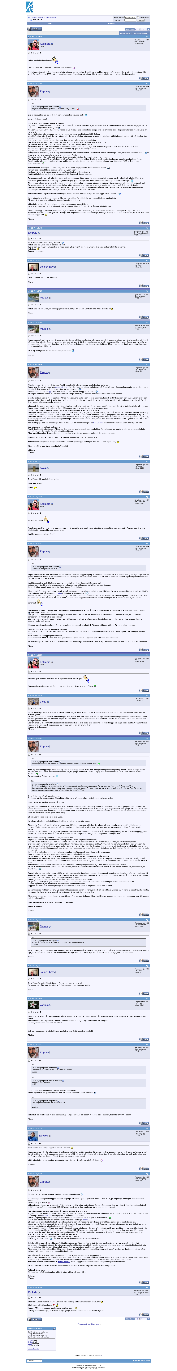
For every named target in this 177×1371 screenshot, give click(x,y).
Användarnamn (119, 17)
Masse (44, 328)
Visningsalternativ (140, 33)
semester (46, 1215)
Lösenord (117, 20)
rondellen (58, 593)
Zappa (44, 91)
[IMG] (30, 1344)
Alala (43, 468)
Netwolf (43, 1135)
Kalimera (45, 43)
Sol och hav (47, 266)
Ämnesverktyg (125, 33)
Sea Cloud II (98, 423)
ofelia (43, 701)
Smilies (30, 1342)
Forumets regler (33, 1349)
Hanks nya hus (64, 1262)
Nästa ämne (95, 1324)
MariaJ (44, 297)
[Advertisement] (100, 7)
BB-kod (30, 1340)
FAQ (50, 23)
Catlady (32, 232)
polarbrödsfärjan (61, 387)
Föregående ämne (84, 1324)
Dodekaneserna (50, 17)
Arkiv (143, 1360)
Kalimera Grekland (37, 17)
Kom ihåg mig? (144, 17)
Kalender (111, 23)
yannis (44, 1005)
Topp (148, 1360)
